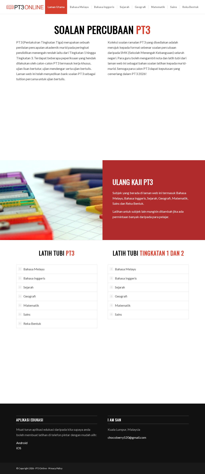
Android (21, 443)
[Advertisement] (102, 122)
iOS (18, 448)
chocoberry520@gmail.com (127, 437)
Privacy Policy (55, 468)
